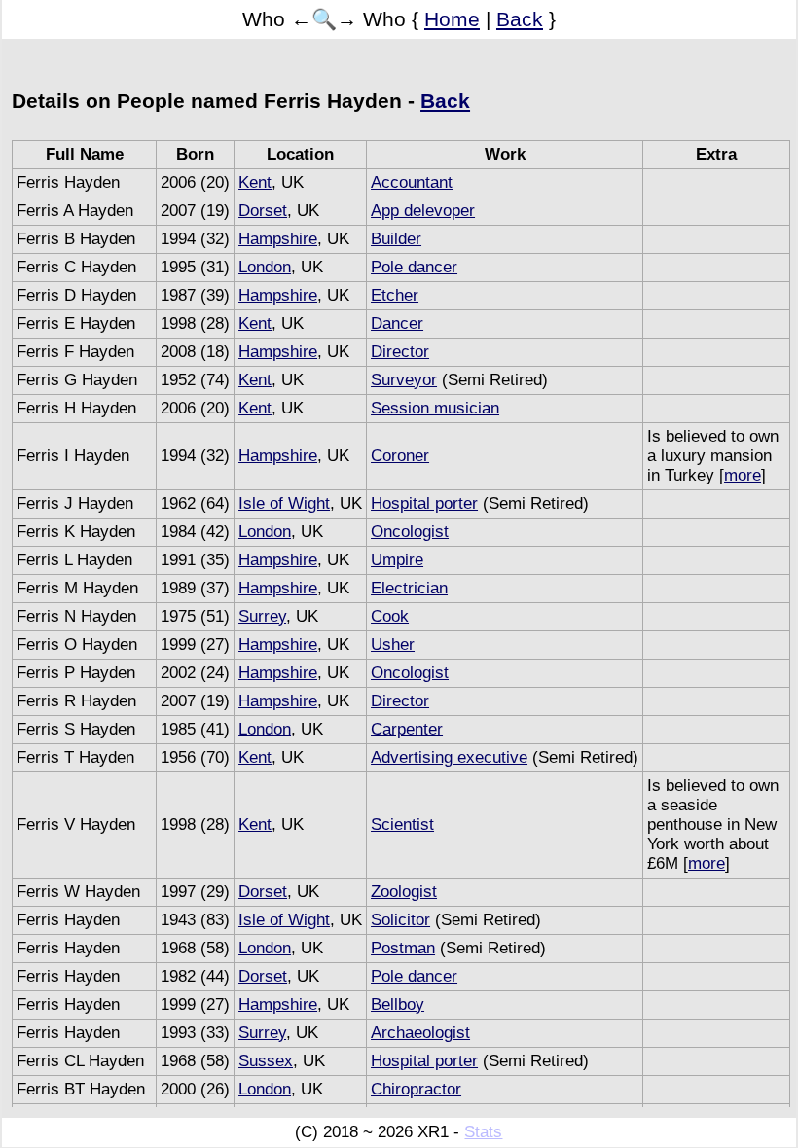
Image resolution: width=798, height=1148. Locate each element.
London (264, 267)
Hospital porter (424, 503)
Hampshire (277, 239)
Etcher (394, 295)
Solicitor (400, 920)
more (742, 475)
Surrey (262, 616)
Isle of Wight (284, 503)
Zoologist (404, 891)
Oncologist (410, 531)
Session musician (435, 408)
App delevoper (423, 210)
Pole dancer (414, 267)
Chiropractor (416, 1089)
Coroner (400, 456)
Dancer (397, 323)
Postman (403, 948)
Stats (483, 1132)
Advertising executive (449, 757)
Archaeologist (420, 1032)
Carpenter (407, 729)
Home (452, 19)
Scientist (402, 824)
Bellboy (397, 1004)
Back (519, 19)
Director (400, 351)
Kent (255, 182)
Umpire (397, 560)
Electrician (409, 588)
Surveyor (404, 380)
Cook (390, 616)
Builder (396, 239)
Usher (393, 644)
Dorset (262, 210)
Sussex (265, 1061)
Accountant (412, 182)
